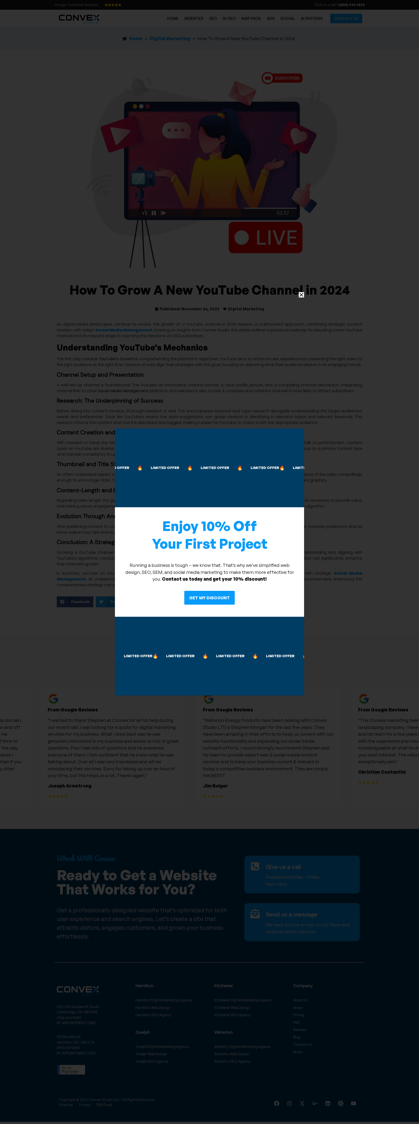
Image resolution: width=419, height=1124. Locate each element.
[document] (209, 562)
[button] (301, 294)
